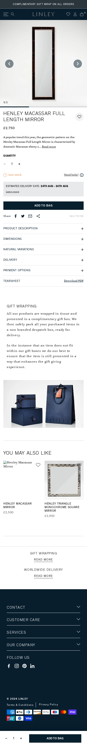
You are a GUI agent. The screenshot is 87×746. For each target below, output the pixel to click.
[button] (79, 117)
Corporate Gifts (19, 669)
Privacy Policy (48, 704)
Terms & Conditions (20, 705)
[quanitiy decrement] (5, 164)
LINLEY (23, 699)
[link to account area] (75, 14)
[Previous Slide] (9, 64)
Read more (49, 146)
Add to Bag (43, 205)
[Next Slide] (77, 64)
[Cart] (82, 14)
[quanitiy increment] (19, 164)
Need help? (71, 174)
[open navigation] (5, 14)
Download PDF (74, 281)
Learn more (12, 192)
